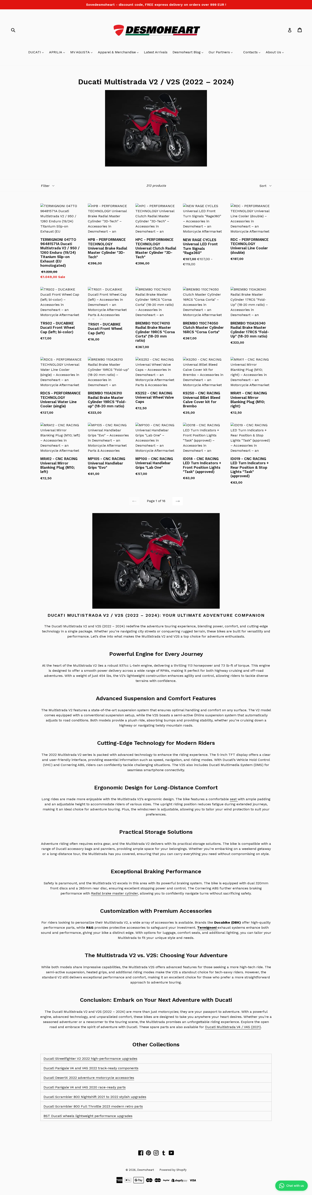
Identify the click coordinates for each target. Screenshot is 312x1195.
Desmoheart (145, 1169)
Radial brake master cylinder (114, 893)
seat (234, 799)
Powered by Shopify (173, 1169)
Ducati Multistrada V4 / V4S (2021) (233, 1027)
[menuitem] (36, 52)
